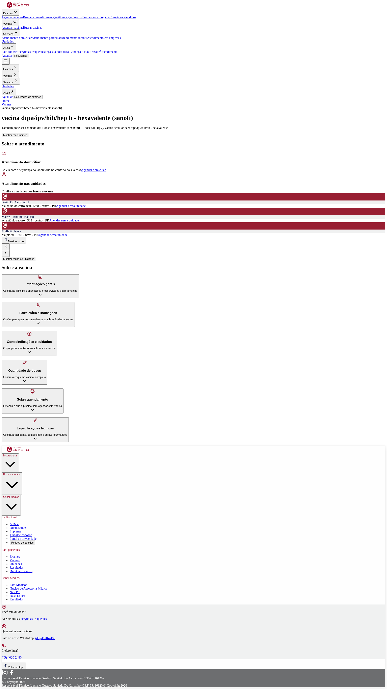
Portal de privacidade (23, 538)
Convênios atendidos (122, 17)
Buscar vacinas (32, 27)
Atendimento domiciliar (17, 38)
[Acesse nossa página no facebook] (11, 674)
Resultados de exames (27, 96)
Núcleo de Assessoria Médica (28, 588)
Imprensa (15, 531)
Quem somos (18, 527)
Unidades (8, 41)
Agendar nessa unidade (71, 206)
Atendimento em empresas (104, 38)
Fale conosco (10, 51)
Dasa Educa (17, 595)
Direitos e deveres (21, 571)
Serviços (8, 33)
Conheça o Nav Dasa (83, 51)
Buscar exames (32, 17)
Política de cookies (22, 542)
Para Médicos (18, 585)
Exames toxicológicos (95, 17)
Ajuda (6, 47)
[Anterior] (6, 246)
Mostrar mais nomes (15, 135)
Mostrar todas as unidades (18, 258)
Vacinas (7, 23)
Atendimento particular (46, 38)
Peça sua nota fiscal (57, 51)
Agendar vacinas (12, 27)
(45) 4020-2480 (45, 638)
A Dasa (14, 524)
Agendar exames (12, 17)
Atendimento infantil (74, 38)
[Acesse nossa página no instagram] (5, 674)
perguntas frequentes (34, 618)
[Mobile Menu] (6, 61)
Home (5, 100)
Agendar (7, 55)
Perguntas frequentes (31, 51)
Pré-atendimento (107, 51)
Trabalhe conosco (21, 535)
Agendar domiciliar (93, 170)
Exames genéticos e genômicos (62, 17)
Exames (8, 13)
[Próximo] (6, 253)
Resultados (20, 55)
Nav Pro (15, 592)
